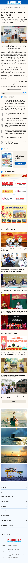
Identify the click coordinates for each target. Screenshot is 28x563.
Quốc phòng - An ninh (7, 492)
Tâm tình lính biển (6, 520)
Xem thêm (14, 401)
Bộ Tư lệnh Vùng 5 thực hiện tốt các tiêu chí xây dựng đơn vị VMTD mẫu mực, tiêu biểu (14, 312)
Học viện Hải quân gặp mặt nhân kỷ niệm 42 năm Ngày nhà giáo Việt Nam (13, 332)
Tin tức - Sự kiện (5, 7)
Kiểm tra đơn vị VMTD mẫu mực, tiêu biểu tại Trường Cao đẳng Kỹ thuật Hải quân (13, 270)
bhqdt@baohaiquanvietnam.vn (14, 89)
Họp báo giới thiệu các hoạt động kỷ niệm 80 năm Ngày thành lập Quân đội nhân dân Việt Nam (13, 354)
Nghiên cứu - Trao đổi (7, 525)
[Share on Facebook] (23, 93)
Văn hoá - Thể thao (6, 530)
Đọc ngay (20, 163)
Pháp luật (4, 511)
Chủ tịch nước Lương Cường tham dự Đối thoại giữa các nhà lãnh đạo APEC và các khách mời (14, 291)
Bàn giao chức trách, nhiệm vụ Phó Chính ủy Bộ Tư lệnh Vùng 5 (14, 249)
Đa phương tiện (5, 515)
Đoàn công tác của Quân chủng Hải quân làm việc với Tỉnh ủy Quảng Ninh (13, 375)
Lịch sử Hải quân (5, 534)
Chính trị (3, 487)
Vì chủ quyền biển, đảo (7, 496)
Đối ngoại (3, 506)
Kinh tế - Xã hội (5, 501)
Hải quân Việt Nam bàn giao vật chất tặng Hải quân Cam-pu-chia (13, 396)
